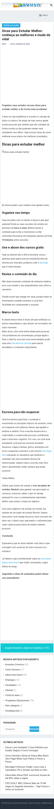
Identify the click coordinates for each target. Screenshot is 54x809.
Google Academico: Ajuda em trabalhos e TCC (27, 648)
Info (4, 44)
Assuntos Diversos (14, 664)
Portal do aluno (11, 25)
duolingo (44, 262)
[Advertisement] (27, 75)
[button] (43, 15)
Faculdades (10, 685)
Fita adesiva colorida (21, 343)
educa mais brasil (13, 675)
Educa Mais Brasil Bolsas (18, 803)
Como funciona (12, 669)
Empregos (10, 680)
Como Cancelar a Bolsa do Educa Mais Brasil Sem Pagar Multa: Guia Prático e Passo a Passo (26, 758)
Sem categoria (12, 705)
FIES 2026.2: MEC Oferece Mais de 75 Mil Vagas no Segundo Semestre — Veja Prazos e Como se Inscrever (27, 786)
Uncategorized (12, 710)
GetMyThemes (46, 803)
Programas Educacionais (17, 700)
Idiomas (9, 690)
